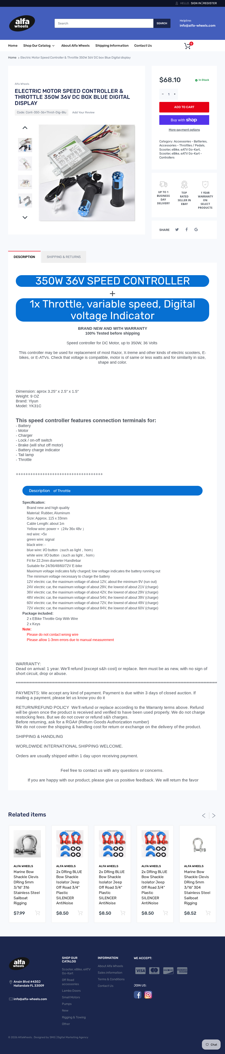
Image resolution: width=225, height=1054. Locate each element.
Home (12, 57)
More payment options (184, 130)
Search (162, 23)
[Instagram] (148, 995)
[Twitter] (177, 229)
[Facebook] (186, 229)
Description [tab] (24, 257)
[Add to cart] (37, 913)
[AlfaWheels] (22, 23)
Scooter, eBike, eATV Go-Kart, (179, 149)
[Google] (196, 229)
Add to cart (184, 107)
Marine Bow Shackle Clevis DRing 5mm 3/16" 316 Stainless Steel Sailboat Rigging (27, 887)
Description (60, 490)
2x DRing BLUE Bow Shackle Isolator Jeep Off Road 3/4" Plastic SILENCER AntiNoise (69, 887)
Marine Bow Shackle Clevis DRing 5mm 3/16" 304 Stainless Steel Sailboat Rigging (197, 887)
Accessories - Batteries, (190, 141)
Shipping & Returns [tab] (64, 257)
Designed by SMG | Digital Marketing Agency (61, 1037)
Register (210, 3)
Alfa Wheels (22, 83)
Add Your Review (83, 112)
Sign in (196, 3)
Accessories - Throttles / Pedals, (182, 145)
